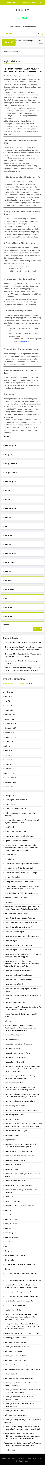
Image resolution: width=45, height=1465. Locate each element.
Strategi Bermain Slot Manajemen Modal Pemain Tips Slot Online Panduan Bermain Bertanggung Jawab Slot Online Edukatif (22, 1326)
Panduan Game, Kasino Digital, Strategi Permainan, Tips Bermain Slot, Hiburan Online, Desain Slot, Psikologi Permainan (22, 1069)
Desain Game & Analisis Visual (15, 832)
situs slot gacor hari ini (12, 1237)
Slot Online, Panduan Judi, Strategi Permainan (21, 1296)
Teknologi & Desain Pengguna (15, 1342)
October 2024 (9, 787)
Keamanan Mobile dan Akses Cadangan (18, 975)
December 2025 (10, 724)
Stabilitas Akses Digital (13, 1310)
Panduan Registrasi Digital (14, 1115)
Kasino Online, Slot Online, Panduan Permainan (21, 923)
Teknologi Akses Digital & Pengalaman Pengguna (22, 1369)
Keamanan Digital (10, 941)
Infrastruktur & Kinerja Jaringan (15, 898)
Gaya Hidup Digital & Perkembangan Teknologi (21, 893)
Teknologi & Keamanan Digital (15, 1356)
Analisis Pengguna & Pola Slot (15, 809)
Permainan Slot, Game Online (15, 1181)
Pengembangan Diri (11, 1140)
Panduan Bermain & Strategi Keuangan (18, 1044)
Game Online (9, 859)
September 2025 (10, 737)
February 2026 (9, 715)
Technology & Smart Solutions (15, 1338)
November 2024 (10, 782)
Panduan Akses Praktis (12, 1039)
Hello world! (30, 683)
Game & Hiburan (10, 855)
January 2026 (9, 719)
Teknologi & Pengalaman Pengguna (17, 1365)
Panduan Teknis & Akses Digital (16, 1131)
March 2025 (8, 764)
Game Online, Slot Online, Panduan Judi (18, 868)
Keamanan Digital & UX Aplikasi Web (17, 950)
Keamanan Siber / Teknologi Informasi (18, 980)
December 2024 (10, 778)
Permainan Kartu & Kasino (13, 1165)
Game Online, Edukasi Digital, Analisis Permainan (22, 864)
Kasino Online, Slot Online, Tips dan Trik (18, 927)
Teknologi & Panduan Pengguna (15, 1360)
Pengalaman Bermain (12, 1135)
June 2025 (8, 751)
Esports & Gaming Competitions (16, 841)
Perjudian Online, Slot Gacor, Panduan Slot (19, 1151)
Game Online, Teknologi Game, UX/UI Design (20, 873)
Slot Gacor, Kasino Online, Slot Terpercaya (19, 1264)
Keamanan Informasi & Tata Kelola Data (18, 971)
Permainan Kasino (11, 1169)
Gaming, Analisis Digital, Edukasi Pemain (19, 882)
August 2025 (9, 742)
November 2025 (10, 728)
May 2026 (7, 701)
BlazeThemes (24, 1461)
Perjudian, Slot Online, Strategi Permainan (19, 1156)
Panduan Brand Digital (12, 1048)
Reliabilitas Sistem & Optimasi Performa (19, 1206)
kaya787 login (27, 341)
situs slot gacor (10, 482)
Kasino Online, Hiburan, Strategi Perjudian (19, 918)
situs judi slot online (11, 1224)
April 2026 (8, 706)
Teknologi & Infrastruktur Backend (16, 1347)
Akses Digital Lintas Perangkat (15, 800)
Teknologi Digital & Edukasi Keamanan (18, 1378)
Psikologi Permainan (12, 1201)
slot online (8, 1269)
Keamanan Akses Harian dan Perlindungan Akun (21, 936)
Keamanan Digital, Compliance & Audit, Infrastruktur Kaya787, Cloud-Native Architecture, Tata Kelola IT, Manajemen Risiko (22, 963)
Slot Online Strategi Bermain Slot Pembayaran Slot (22, 1280)
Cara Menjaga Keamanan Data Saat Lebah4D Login (23, 642)
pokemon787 (9, 1197)
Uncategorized (9, 1450)
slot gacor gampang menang (14, 1255)
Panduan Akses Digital (12, 1035)
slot (5, 527)
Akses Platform (10, 804)
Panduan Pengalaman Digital (14, 1106)
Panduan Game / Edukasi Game (15, 1057)
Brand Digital (9, 827)
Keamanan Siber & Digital (13, 984)
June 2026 (8, 697)
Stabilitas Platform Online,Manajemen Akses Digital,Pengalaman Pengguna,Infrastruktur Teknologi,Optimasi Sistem (20, 1316)
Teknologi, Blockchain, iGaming (15, 1415)
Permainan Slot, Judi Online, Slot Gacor (18, 1185)
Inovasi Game (9, 902)
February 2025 (9, 769)
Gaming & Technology (12, 877)
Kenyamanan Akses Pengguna (15, 1003)
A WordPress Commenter (14, 683)
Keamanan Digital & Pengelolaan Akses (18, 945)
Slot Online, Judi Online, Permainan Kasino (19, 1292)
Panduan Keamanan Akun (13, 1083)
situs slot (7, 518)
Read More (7, 436)
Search (6, 625)
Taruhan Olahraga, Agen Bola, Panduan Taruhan (21, 1333)
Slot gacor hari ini (10, 473)
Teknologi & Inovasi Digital (14, 1351)
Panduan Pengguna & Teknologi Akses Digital (20, 1110)
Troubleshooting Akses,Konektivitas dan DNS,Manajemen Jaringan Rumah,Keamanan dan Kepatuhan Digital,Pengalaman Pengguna (22, 1436)
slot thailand (9, 563)
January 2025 (9, 773)
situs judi (7, 1210)
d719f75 (8, 76)
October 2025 (9, 733)
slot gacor (8, 455)
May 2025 (7, 755)
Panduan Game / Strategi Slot (15, 1062)
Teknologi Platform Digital (14, 1411)
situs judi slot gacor (11, 1219)
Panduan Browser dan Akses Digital (17, 1053)
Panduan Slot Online (11, 1119)
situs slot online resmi (12, 1242)
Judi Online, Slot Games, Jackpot (16, 914)
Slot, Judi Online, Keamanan (14, 1305)
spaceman (8, 580)
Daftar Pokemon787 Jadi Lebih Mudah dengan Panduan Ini (22, 2)
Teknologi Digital (10, 1374)
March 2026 (8, 710)
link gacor (8, 1021)
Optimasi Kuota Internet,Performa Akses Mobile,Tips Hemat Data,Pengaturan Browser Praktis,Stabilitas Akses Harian (20, 1028)
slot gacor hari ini (10, 464)
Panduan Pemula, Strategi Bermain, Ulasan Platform (23, 1101)
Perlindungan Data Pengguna (14, 1160)
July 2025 (7, 746)
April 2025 (8, 760)
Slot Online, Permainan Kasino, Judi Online (19, 1301)
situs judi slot (9, 1215)
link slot (7, 491)
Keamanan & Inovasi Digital (14, 932)
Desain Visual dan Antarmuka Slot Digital (19, 836)
